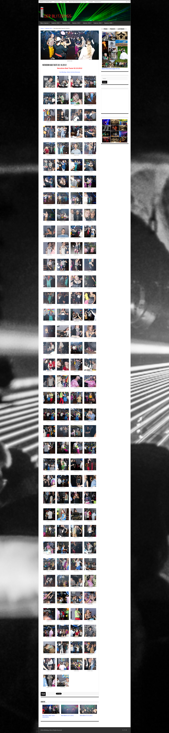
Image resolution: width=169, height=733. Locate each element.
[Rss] (126, 2)
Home (42, 28)
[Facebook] (128, 2)
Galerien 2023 (87, 23)
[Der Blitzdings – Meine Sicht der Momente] (56, 12)
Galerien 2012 (48, 28)
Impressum (98, 1)
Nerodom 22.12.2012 (67, 715)
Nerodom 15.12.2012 (86, 715)
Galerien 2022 (76, 23)
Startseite (57, 1)
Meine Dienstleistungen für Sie (77, 1)
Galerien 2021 (66, 23)
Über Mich (64, 1)
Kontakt (91, 1)
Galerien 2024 (97, 23)
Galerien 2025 (108, 23)
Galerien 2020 (55, 23)
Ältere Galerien (44, 23)
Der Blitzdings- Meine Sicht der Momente (69, 72)
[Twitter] (129, 2)
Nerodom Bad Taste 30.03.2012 (48, 716)
